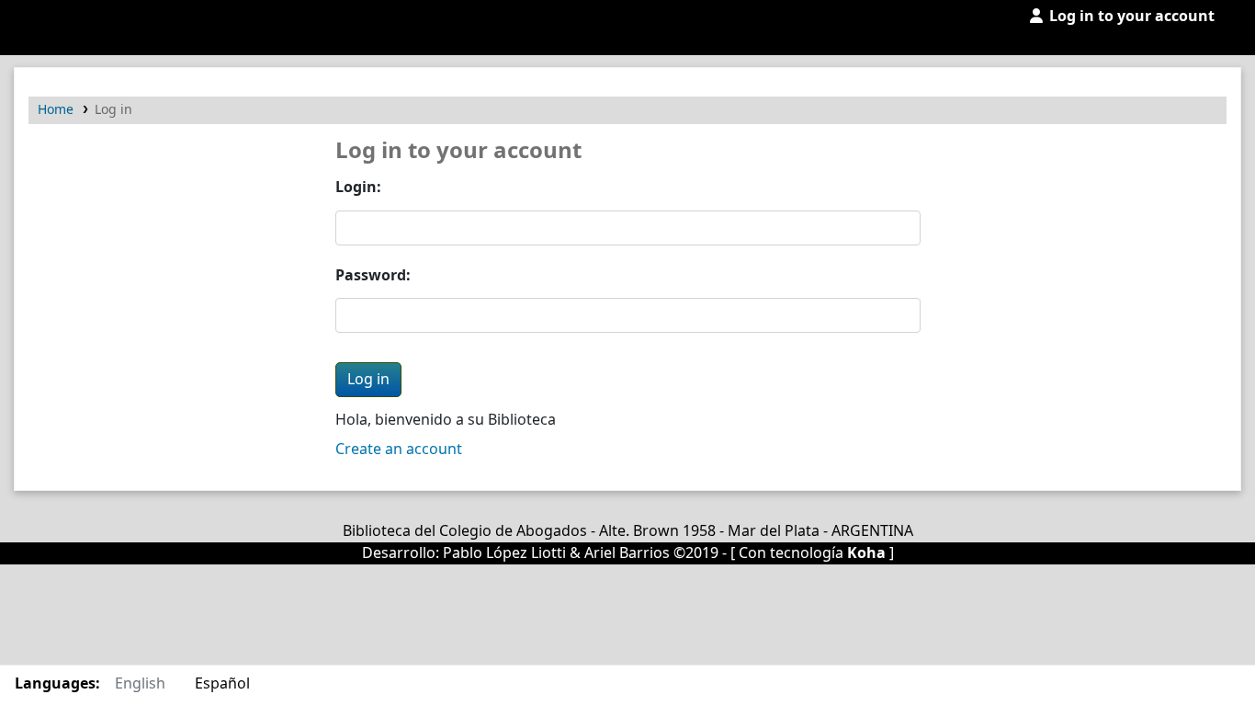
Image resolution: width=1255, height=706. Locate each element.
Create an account (398, 449)
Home (55, 110)
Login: (358, 187)
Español (222, 684)
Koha (866, 553)
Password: (373, 276)
